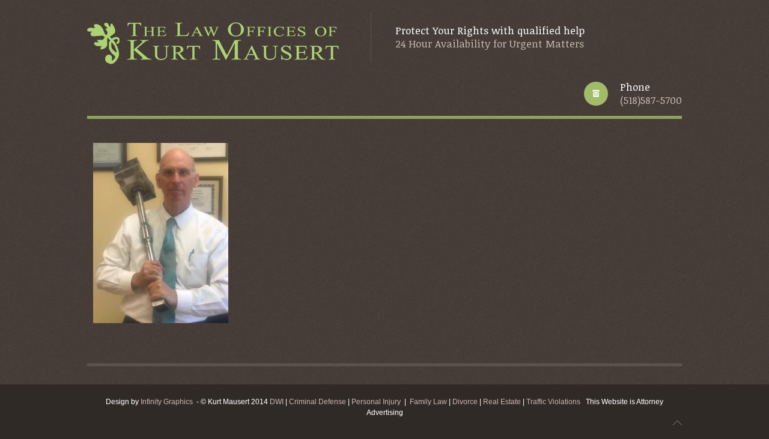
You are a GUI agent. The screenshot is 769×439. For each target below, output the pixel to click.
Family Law (428, 402)
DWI (277, 402)
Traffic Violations (556, 402)
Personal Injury (376, 402)
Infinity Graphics (167, 402)
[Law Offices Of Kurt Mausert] (217, 44)
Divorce (465, 402)
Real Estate (503, 402)
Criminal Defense (317, 402)
